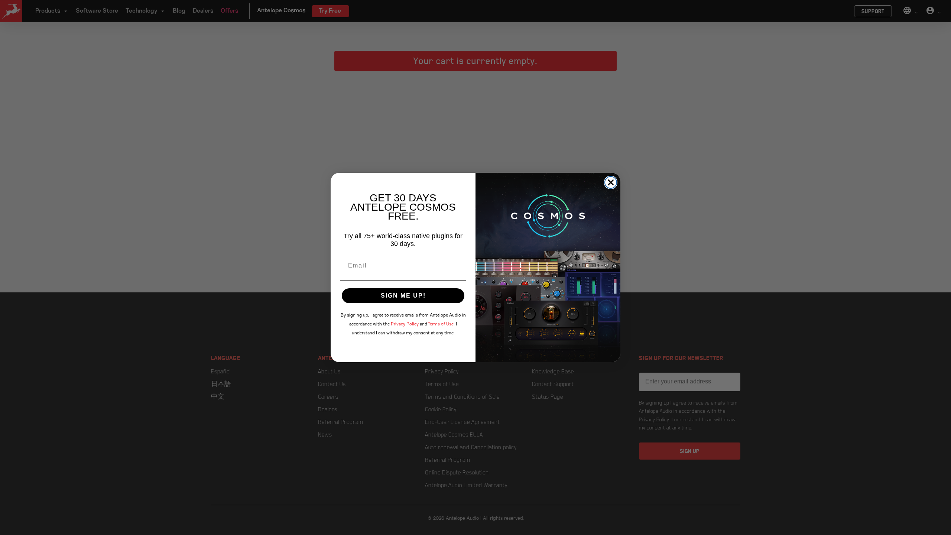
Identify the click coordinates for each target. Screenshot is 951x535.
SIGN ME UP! (403, 295)
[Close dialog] (611, 182)
